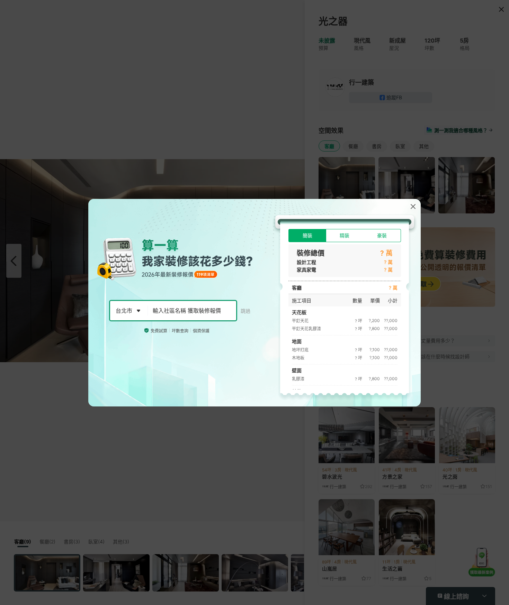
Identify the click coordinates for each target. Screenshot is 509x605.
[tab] (307, 235)
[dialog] (254, 302)
